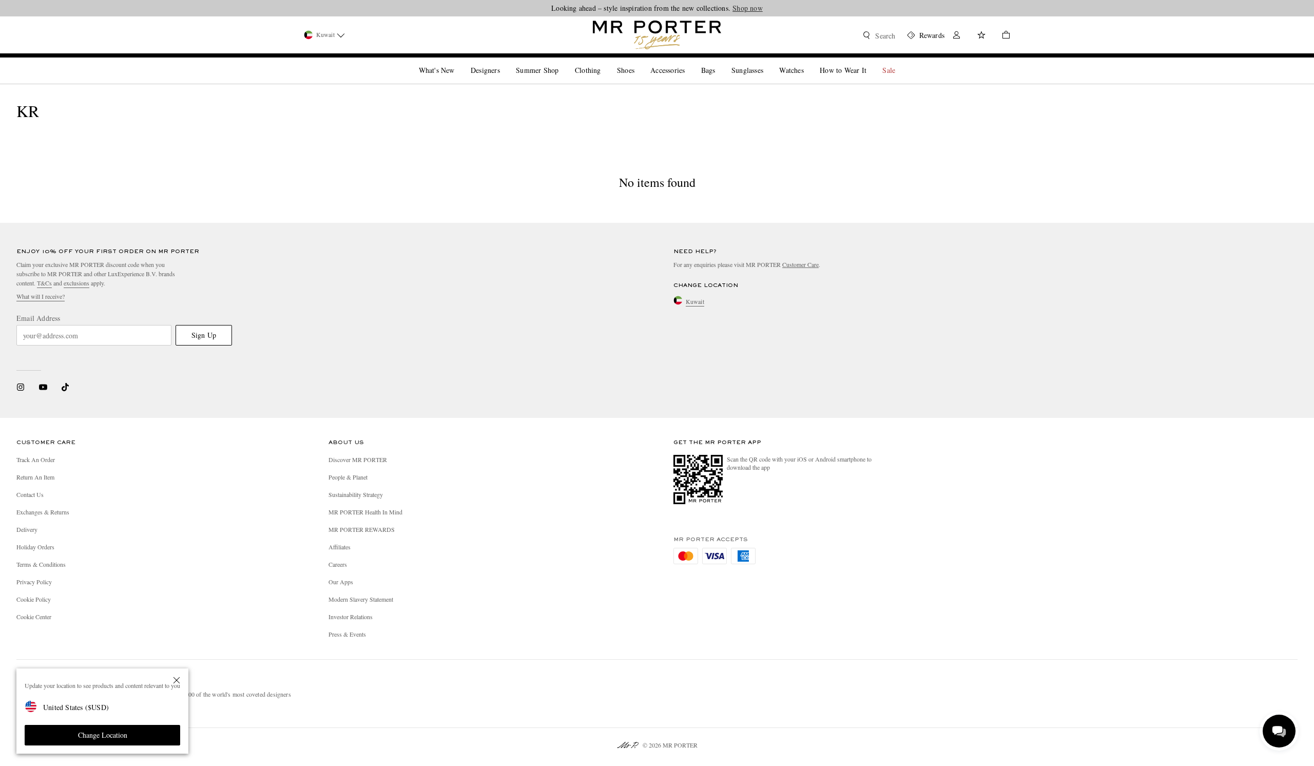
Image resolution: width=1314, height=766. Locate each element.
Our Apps (340, 582)
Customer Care (800, 264)
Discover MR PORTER (357, 459)
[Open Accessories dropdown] (689, 62)
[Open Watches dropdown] (808, 62)
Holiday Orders (35, 547)
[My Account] (956, 36)
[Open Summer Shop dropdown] (562, 62)
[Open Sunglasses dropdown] (767, 62)
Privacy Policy (34, 582)
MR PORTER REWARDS (361, 529)
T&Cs (44, 283)
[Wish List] (981, 36)
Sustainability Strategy (355, 494)
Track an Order (35, 459)
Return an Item (35, 477)
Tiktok (65, 387)
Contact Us (30, 494)
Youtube (43, 387)
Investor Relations (350, 616)
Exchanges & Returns (42, 512)
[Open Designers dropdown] (504, 62)
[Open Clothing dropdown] (605, 62)
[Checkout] (1002, 36)
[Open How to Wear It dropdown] (870, 62)
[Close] (176, 680)
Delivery (26, 529)
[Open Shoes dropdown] (638, 62)
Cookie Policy (33, 599)
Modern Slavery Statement (360, 599)
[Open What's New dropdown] (458, 62)
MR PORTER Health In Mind (365, 512)
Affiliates (339, 547)
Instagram (20, 387)
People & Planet (348, 477)
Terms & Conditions (41, 564)
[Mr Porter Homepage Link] (657, 35)
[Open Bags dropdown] (719, 62)
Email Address (38, 318)
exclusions (76, 283)
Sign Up (203, 335)
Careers (337, 564)
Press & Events (347, 634)
